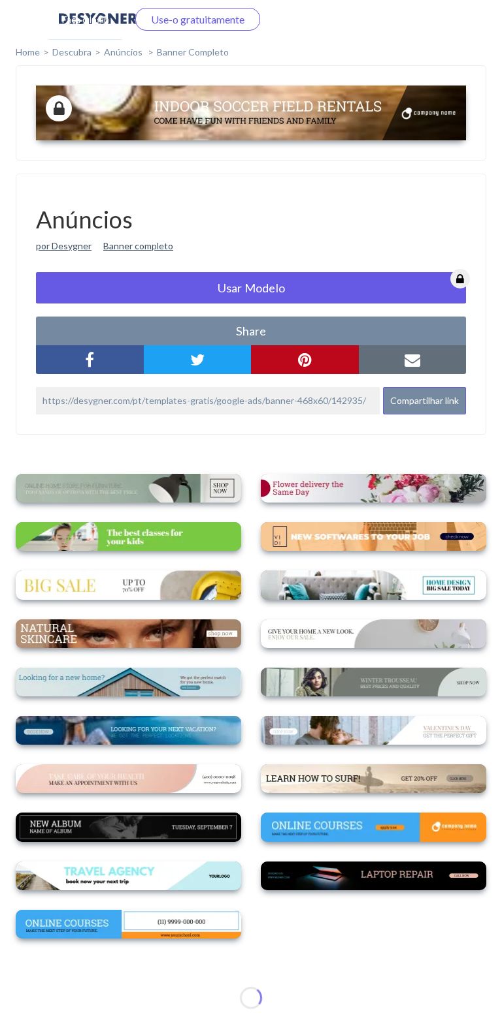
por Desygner (64, 245)
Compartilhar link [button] (424, 400)
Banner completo (193, 51)
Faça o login (85, 19)
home (28, 51)
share (251, 331)
